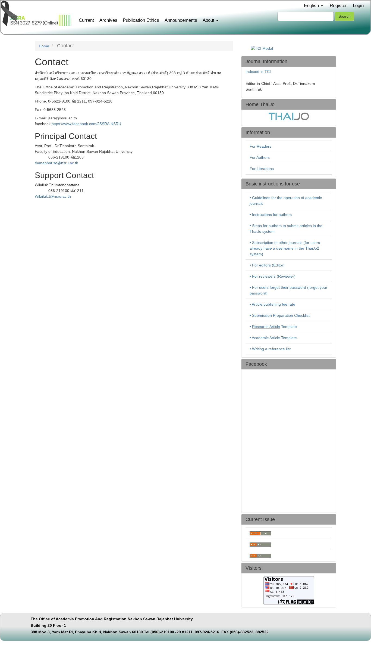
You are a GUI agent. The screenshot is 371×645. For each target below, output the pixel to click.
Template (274, 326)
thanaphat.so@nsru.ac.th (56, 163)
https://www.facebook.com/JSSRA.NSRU (86, 124)
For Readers (260, 146)
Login (358, 5)
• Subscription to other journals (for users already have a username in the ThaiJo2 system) (285, 248)
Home (44, 46)
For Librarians (262, 168)
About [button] (209, 20)
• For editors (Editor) (267, 265)
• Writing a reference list (270, 349)
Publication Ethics (141, 20)
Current (86, 20)
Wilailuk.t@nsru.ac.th (53, 196)
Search (344, 16)
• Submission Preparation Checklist (280, 315)
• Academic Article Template (273, 338)
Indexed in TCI (258, 71)
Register (338, 5)
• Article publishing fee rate (272, 304)
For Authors (260, 157)
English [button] (312, 5)
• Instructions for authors (271, 214)
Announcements (181, 20)
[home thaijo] (288, 116)
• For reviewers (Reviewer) (272, 276)
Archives (108, 20)
